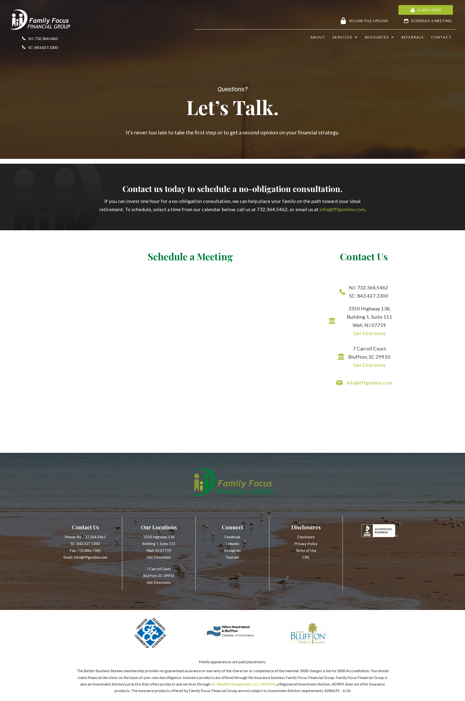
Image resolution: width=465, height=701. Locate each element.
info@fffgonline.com (342, 209)
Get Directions (369, 333)
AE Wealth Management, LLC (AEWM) (243, 684)
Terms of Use (305, 550)
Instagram (232, 550)
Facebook (232, 537)
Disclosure (306, 537)
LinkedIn (232, 543)
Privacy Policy (306, 543)
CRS (305, 557)
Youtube (232, 557)
